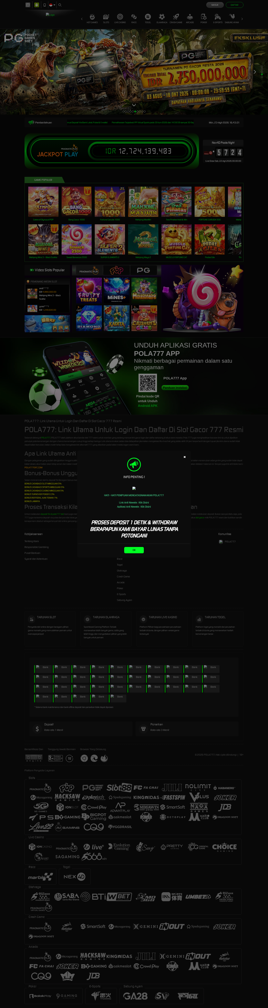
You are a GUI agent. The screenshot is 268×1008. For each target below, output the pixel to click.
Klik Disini (144, 502)
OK (134, 550)
